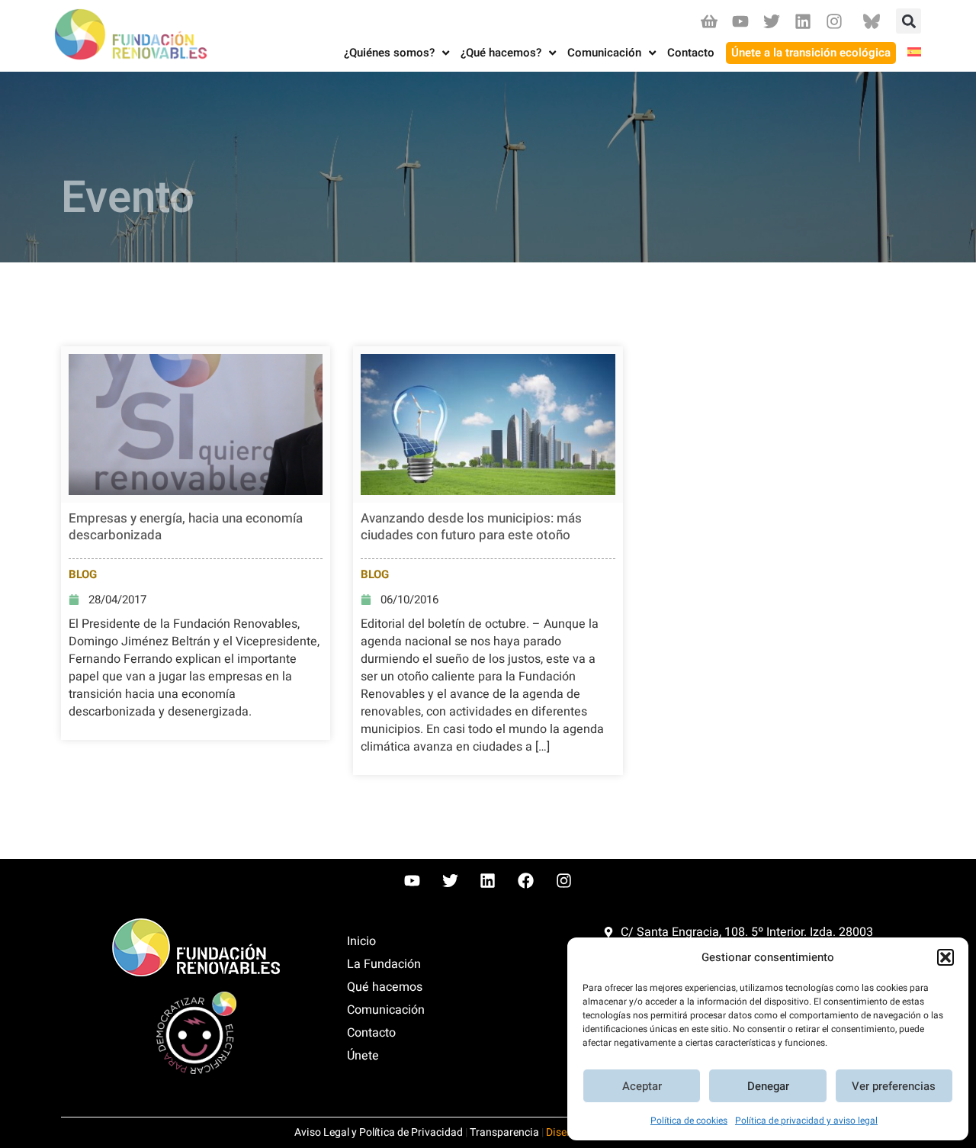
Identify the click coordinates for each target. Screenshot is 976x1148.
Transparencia (504, 1132)
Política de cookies (688, 1120)
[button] (945, 957)
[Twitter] (771, 21)
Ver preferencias (894, 1086)
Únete (363, 1056)
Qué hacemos (384, 987)
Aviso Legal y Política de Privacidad (378, 1132)
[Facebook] (526, 881)
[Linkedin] (803, 21)
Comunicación (386, 1010)
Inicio (361, 941)
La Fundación (384, 964)
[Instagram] (834, 21)
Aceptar (642, 1086)
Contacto (371, 1033)
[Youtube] (740, 21)
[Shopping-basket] (708, 21)
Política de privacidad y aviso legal (806, 1120)
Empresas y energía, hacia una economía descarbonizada (186, 527)
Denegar (768, 1086)
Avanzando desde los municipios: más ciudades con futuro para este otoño (471, 527)
